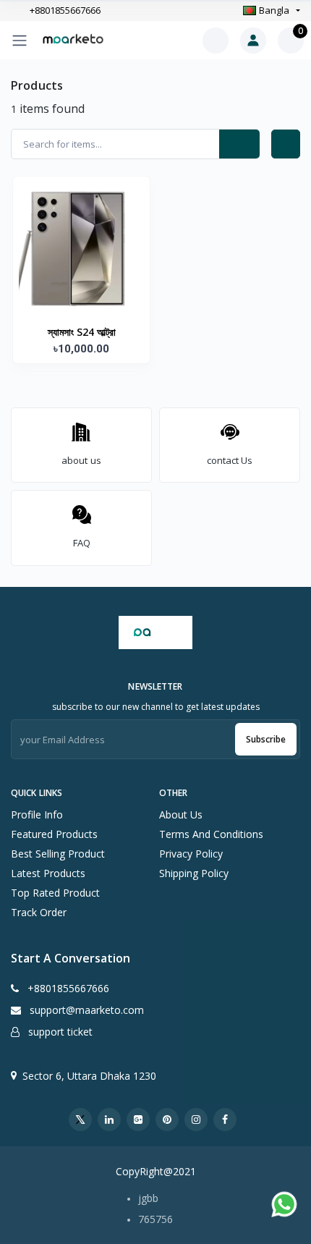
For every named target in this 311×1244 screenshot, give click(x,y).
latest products (48, 873)
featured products (54, 834)
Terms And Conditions (211, 834)
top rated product (55, 893)
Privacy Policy (191, 853)
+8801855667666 (65, 11)
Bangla (274, 10)
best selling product (58, 853)
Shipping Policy (194, 873)
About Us (181, 814)
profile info (37, 814)
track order (39, 912)
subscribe (266, 739)
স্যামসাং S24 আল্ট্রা (82, 332)
